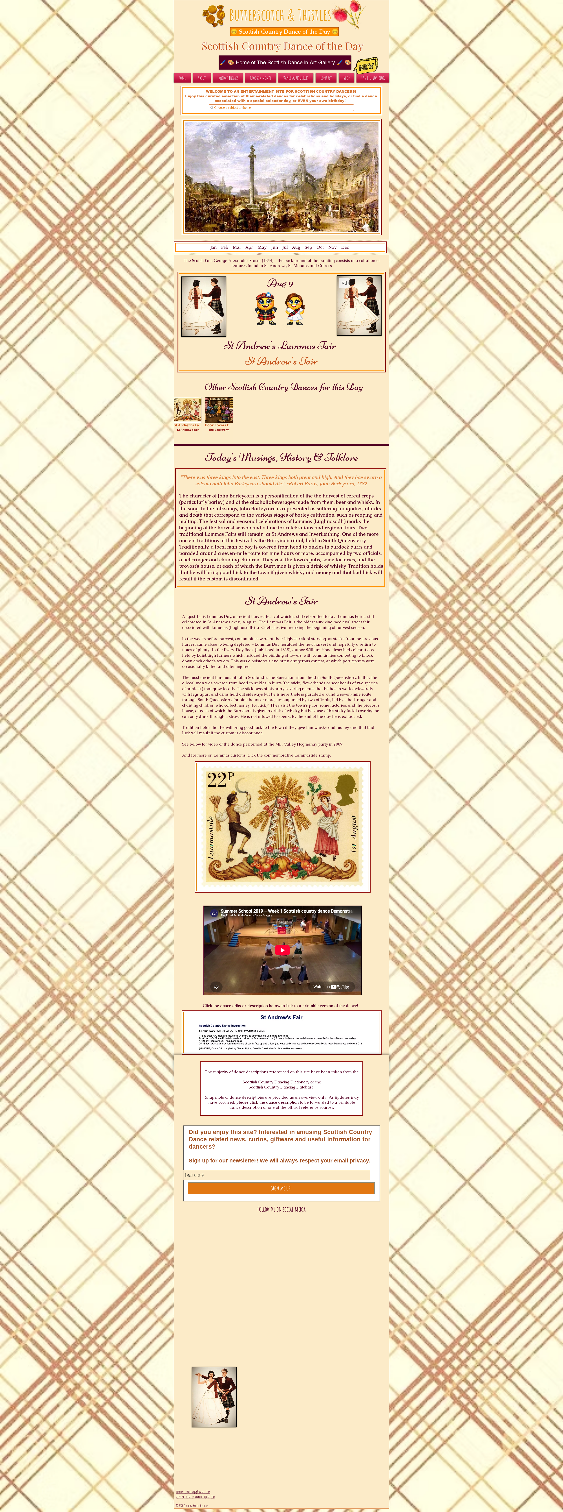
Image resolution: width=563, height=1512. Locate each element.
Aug (296, 247)
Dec (345, 247)
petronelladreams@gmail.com (193, 1491)
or (312, 1082)
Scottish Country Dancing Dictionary (276, 1082)
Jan (213, 247)
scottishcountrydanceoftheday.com (195, 1496)
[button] (279, 31)
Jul (285, 247)
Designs (204, 1506)
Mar (237, 247)
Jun (274, 247)
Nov (332, 247)
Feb (224, 247)
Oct (320, 247)
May (262, 247)
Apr (249, 247)
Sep (308, 247)
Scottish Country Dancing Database (281, 1087)
